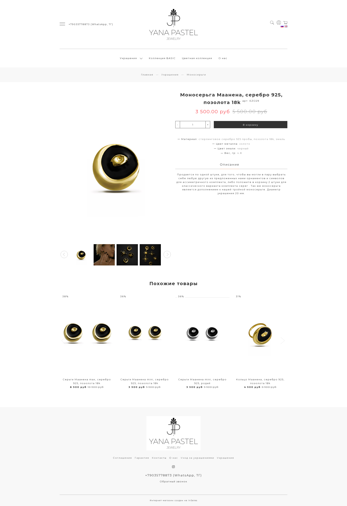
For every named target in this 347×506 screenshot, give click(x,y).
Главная (147, 74)
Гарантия (142, 457)
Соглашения (122, 457)
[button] (64, 254)
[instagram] (173, 467)
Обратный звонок (173, 481)
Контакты (159, 457)
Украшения (128, 58)
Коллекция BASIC (162, 58)
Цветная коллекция (197, 58)
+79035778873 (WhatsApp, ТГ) (91, 24)
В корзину (250, 124)
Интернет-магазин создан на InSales (173, 500)
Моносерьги (196, 74)
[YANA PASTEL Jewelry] (173, 24)
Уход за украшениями (197, 457)
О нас (223, 58)
